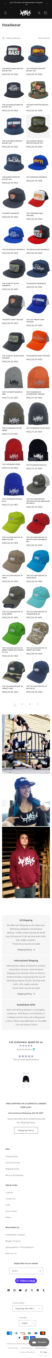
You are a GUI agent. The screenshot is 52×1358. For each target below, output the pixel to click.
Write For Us (11, 1253)
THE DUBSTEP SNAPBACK (36, 283)
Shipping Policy (24, 949)
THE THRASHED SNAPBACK (36, 177)
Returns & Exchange (14, 1175)
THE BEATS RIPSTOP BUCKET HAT (37, 106)
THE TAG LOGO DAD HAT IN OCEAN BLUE (36, 576)
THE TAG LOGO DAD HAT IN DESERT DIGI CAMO (36, 649)
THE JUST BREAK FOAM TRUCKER (35, 320)
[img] (26, 1046)
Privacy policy (13, 1348)
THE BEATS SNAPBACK (10, 213)
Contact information (27, 1352)
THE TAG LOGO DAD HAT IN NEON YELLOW (12, 538)
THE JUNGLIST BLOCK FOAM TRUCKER (13, 357)
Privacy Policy (12, 1156)
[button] (5, 13)
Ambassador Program (15, 1234)
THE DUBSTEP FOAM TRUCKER (38, 356)
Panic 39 (15, 1344)
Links (8, 1205)
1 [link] (14, 704)
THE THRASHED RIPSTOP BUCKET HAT (35, 69)
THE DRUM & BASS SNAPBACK (37, 249)
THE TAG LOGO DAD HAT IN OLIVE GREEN (12, 613)
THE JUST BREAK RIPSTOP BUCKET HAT (12, 142)
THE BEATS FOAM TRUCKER (12, 319)
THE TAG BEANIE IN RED (11, 464)
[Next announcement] (47, 4)
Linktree (9, 1192)
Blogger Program (13, 1241)
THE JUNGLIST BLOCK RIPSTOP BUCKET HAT (34, 142)
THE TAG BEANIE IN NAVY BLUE (38, 428)
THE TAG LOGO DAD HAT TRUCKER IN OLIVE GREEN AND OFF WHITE (38, 501)
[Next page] (37, 704)
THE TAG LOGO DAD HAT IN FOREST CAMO (12, 687)
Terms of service (26, 1348)
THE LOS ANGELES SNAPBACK (13, 249)
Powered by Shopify (26, 1344)
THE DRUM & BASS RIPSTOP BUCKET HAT (12, 69)
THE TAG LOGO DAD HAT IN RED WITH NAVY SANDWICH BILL (36, 539)
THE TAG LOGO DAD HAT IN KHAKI (12, 576)
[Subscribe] (40, 1271)
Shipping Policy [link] (24, 993)
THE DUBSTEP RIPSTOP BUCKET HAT (11, 178)
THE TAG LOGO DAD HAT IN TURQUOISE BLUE (36, 613)
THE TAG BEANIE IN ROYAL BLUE (12, 500)
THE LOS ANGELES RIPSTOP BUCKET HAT (12, 106)
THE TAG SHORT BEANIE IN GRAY (12, 393)
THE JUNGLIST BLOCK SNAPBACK (10, 284)
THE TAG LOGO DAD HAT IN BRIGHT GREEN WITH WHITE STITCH (13, 650)
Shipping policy (41, 1348)
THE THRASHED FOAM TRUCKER (34, 214)
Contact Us (10, 1198)
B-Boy (8, 1217)
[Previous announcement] (5, 4)
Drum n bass (11, 1211)
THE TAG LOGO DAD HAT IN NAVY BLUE (36, 687)
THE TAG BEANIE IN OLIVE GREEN (12, 429)
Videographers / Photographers (20, 1247)
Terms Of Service (13, 1162)
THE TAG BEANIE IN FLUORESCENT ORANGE (35, 393)
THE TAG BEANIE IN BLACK (36, 465)
